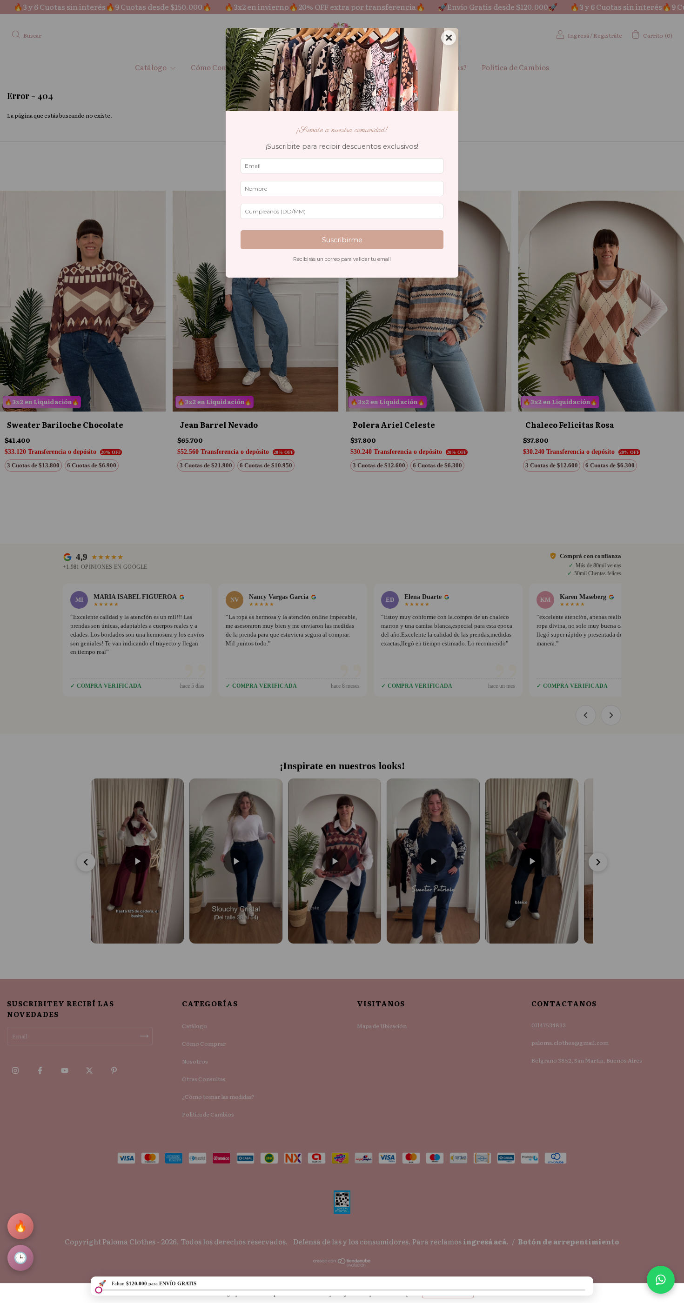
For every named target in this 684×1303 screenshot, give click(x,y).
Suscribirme (342, 240)
